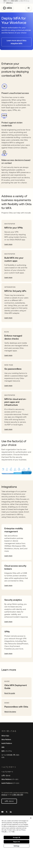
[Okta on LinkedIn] (11, 812)
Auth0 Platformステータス (10, 783)
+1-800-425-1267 (17, 794)
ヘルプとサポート (7, 771)
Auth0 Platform (6, 743)
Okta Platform (6, 739)
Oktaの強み (5, 735)
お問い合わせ (9, 801)
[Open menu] (29, 8)
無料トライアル (6, 751)
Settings (16, 846)
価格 (2, 747)
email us (4, 794)
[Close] (31, 818)
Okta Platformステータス (10, 779)
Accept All (16, 837)
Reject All (16, 842)
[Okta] (7, 8)
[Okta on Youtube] (2, 812)
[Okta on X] (7, 812)
